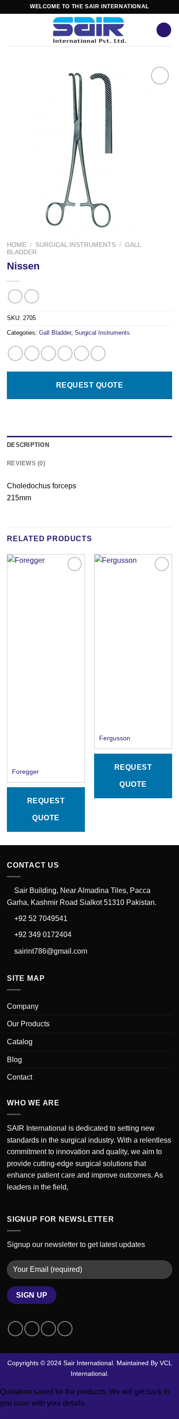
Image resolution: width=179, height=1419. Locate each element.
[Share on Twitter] (48, 353)
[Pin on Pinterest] (81, 353)
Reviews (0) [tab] (26, 463)
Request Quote (89, 385)
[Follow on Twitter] (48, 1328)
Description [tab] (28, 444)
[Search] (164, 30)
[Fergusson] (133, 641)
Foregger (25, 771)
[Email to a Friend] (65, 353)
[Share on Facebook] (31, 353)
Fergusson (114, 738)
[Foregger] (45, 658)
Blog (14, 1060)
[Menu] (12, 29)
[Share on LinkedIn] (98, 353)
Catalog (20, 1042)
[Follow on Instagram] (31, 1328)
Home (16, 244)
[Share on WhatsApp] (15, 353)
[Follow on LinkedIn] (65, 1328)
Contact (19, 1077)
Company (23, 1006)
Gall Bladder (55, 332)
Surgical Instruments (75, 244)
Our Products (28, 1024)
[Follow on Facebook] (15, 1328)
